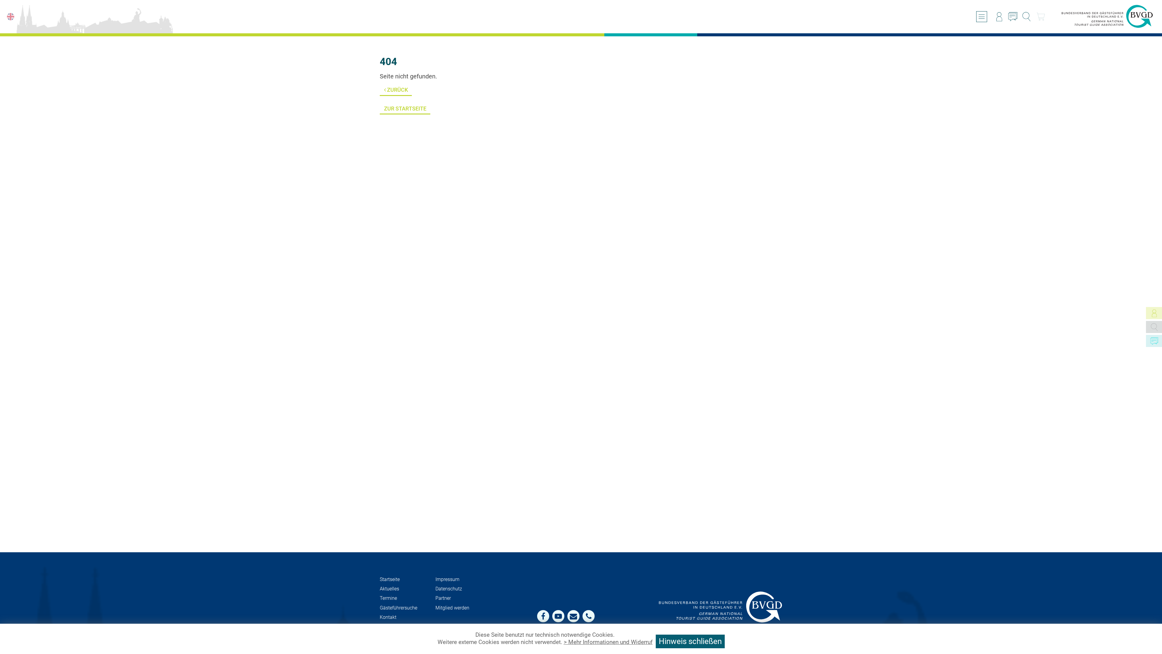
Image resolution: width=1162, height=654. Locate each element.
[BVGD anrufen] (589, 616)
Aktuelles (389, 589)
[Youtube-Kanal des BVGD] (558, 616)
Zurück (397, 90)
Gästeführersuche (398, 608)
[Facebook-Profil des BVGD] (543, 616)
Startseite (390, 579)
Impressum (447, 579)
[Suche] (1026, 16)
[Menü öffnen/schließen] (981, 16)
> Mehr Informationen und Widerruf (608, 642)
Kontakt (388, 617)
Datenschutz (448, 589)
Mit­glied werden (452, 608)
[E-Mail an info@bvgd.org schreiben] (573, 616)
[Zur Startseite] (1107, 17)
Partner (443, 598)
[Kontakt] (1013, 16)
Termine (388, 598)
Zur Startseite (405, 108)
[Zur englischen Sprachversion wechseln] (10, 16)
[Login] (999, 16)
